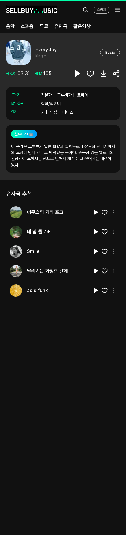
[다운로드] (103, 73)
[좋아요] (90, 73)
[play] (77, 73)
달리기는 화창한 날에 (47, 271)
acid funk (37, 290)
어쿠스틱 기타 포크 (45, 212)
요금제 (101, 10)
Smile (33, 251)
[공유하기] (116, 73)
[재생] (96, 212)
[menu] (117, 9)
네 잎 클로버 (39, 232)
